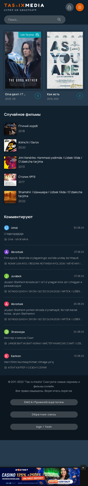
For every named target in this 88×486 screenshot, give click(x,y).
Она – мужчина (18, 239)
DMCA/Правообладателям (44, 402)
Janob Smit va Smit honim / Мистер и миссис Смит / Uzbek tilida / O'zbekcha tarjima (46, 343)
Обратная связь (44, 414)
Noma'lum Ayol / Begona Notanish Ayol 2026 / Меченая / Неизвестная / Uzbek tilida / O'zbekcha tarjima (46, 263)
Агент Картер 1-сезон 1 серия (27, 367)
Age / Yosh (44, 426)
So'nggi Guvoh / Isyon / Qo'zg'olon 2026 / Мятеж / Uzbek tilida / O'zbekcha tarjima (46, 291)
